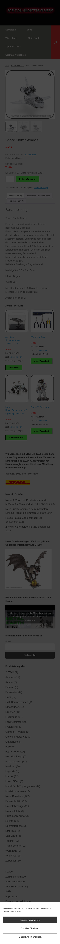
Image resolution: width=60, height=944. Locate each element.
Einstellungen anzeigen (30, 936)
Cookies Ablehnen (30, 928)
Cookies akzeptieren (30, 920)
